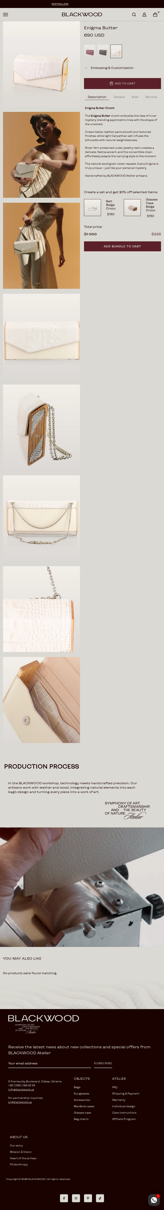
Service (151, 97)
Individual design (123, 1106)
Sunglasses (81, 1093)
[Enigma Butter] (116, 51)
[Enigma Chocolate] (103, 51)
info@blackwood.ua (21, 1089)
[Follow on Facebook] (64, 1198)
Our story (16, 1145)
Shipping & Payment (125, 1093)
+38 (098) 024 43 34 (21, 1085)
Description (97, 97)
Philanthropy (19, 1164)
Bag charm (81, 1119)
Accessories (82, 1099)
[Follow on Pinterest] (88, 1198)
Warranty (118, 1099)
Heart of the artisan (23, 1158)
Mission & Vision (21, 1151)
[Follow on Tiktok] (100, 1198)
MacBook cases (84, 1106)
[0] (155, 15)
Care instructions (124, 1112)
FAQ (114, 1087)
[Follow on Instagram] (76, 1198)
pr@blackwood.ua (20, 1102)
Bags (77, 1087)
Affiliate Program (124, 1119)
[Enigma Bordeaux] (89, 51)
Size (135, 97)
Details (119, 97)
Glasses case (82, 1112)
